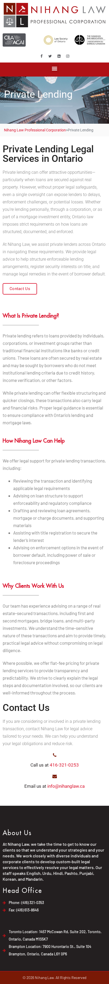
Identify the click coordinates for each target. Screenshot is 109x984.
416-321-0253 (64, 765)
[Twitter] (50, 56)
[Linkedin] (59, 56)
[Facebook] (41, 56)
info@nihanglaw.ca (66, 786)
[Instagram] (67, 56)
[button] (54, 68)
